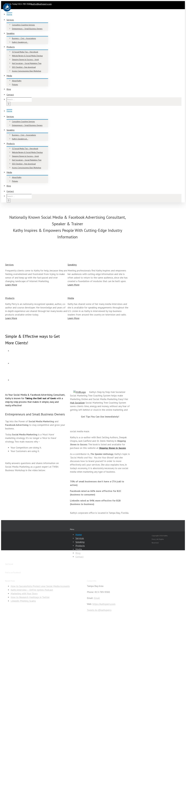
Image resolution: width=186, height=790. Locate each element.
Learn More (11, 284)
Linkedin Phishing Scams (23, 600)
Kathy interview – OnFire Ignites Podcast (32, 589)
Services (79, 538)
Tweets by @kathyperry (99, 610)
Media (78, 549)
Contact (79, 556)
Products (80, 545)
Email (97, 598)
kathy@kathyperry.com (41, 4)
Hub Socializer (77, 402)
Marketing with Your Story (24, 593)
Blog (77, 553)
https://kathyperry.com (103, 604)
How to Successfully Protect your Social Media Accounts (40, 586)
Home (78, 534)
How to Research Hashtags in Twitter (30, 597)
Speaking (80, 541)
